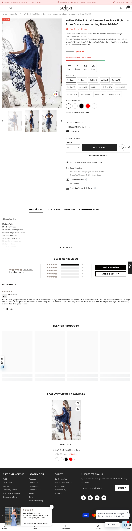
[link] (17, 375)
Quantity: (70, 142)
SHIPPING (69, 209)
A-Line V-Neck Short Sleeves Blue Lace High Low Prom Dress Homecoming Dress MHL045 (66, 450)
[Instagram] (90, 497)
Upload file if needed (74, 123)
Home (4, 14)
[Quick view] (77, 409)
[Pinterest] (97, 497)
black (66, 459)
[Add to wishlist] (122, 147)
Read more (66, 247)
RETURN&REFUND (89, 209)
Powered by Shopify (27, 515)
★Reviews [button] (130, 268)
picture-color (57, 459)
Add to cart (100, 147)
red (71, 459)
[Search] (10, 8)
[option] (32, 63)
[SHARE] (128, 148)
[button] (3, 121)
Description (36, 209)
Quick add (66, 444)
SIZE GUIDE (53, 209)
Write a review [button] (111, 267)
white (62, 459)
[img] (7, 291)
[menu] (3, 8)
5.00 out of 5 (28, 270)
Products (13, 14)
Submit (122, 488)
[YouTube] (103, 497)
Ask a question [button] (110, 273)
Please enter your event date (77, 113)
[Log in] (121, 8)
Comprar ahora (98, 155)
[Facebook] (83, 497)
